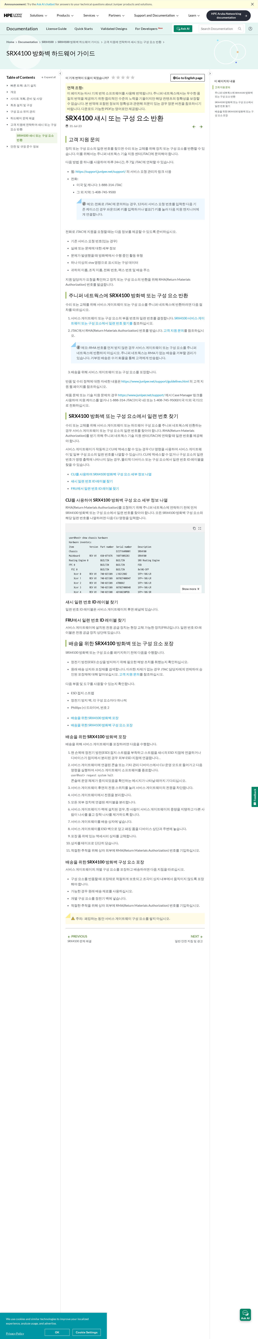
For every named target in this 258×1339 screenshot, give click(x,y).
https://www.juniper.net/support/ (141, 395)
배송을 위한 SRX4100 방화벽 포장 (95, 718)
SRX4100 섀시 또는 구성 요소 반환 (35, 138)
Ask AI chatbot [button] (45, 4)
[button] (245, 1315)
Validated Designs (114, 28)
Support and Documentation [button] (154, 15)
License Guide (56, 28)
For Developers (149, 28)
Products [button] (63, 15)
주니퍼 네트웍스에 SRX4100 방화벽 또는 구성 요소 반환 (234, 94)
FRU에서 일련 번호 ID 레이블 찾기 (95, 488)
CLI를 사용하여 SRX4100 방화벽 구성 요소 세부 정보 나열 (111, 474)
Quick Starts (84, 28)
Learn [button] (192, 15)
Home (10, 42)
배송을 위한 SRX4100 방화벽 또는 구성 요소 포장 (234, 113)
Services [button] (89, 15)
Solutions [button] (36, 15)
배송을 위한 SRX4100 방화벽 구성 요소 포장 (102, 725)
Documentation (22, 28)
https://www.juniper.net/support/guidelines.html (155, 381)
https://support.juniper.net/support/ (101, 171)
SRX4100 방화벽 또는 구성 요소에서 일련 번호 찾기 (234, 104)
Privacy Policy (15, 1333)
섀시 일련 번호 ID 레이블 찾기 (92, 481)
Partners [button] (115, 15)
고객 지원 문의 (222, 87)
